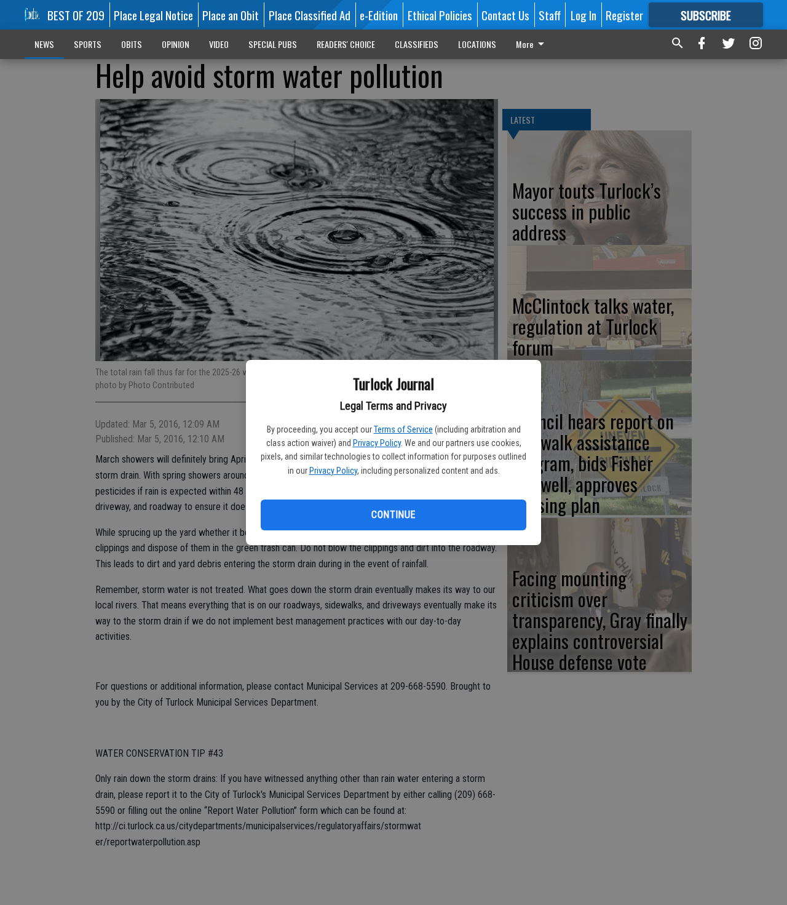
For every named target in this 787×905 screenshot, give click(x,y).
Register (624, 15)
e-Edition (379, 15)
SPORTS (87, 44)
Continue (393, 514)
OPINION (175, 44)
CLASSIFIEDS (416, 44)
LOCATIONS (477, 44)
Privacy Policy (377, 443)
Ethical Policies (440, 15)
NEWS (44, 44)
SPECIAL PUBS (272, 44)
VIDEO (219, 44)
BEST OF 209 (76, 15)
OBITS (131, 44)
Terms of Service (403, 429)
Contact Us (505, 15)
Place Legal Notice (153, 15)
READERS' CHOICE (346, 44)
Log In (583, 15)
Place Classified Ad (309, 15)
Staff (550, 15)
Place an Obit (230, 15)
